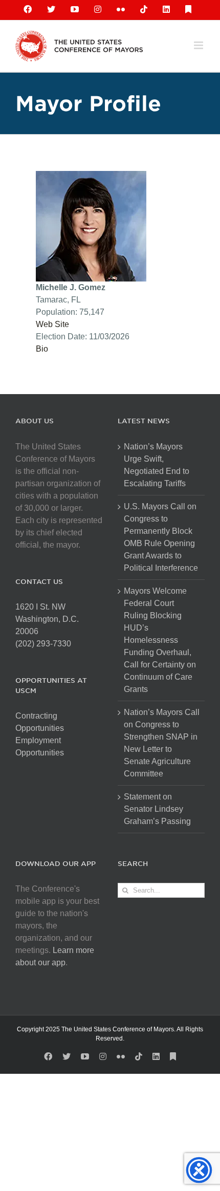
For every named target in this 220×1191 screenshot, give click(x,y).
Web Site (52, 324)
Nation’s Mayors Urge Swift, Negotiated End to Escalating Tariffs (156, 465)
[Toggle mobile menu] (199, 45)
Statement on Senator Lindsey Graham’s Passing (157, 809)
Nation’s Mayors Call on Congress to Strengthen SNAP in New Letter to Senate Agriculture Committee (162, 743)
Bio (42, 348)
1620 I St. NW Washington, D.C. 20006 (47, 619)
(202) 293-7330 (43, 643)
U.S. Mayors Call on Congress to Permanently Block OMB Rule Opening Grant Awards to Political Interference (161, 537)
